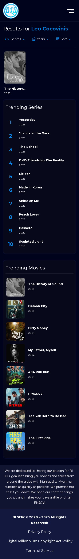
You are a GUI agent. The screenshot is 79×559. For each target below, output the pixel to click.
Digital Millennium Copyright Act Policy (39, 541)
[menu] (71, 11)
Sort (64, 39)
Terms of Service (40, 551)
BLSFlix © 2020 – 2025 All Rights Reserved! (39, 520)
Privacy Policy (39, 532)
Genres (16, 39)
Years (41, 39)
